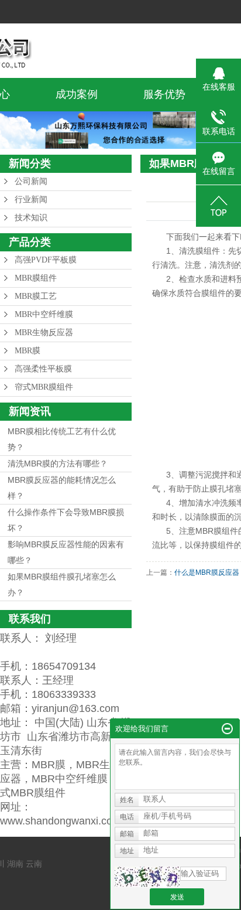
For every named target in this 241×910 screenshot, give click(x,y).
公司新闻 (31, 181)
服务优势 (164, 94)
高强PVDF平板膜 (46, 259)
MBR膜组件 (36, 278)
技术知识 (31, 217)
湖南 (15, 863)
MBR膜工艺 (36, 296)
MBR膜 (27, 350)
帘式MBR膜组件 (44, 387)
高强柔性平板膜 (43, 368)
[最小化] (227, 729)
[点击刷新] (147, 877)
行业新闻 (31, 199)
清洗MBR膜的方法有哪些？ (58, 463)
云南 (34, 863)
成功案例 (77, 94)
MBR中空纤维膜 (44, 314)
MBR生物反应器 (44, 332)
